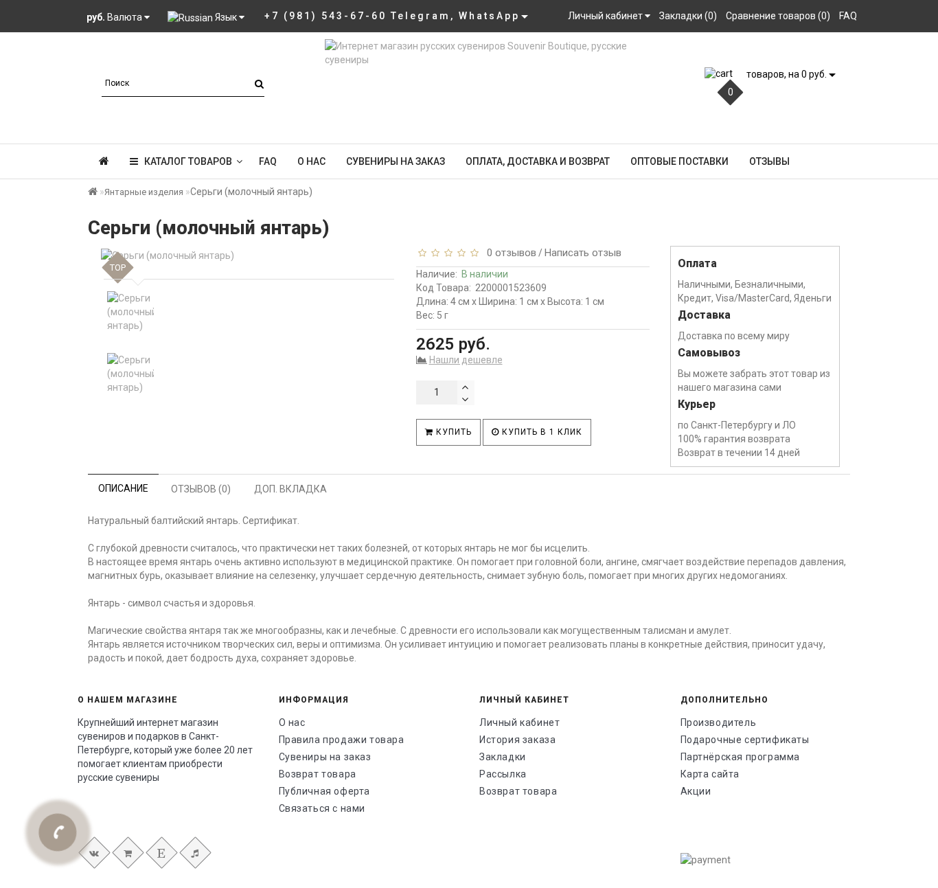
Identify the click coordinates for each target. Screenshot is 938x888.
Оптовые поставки (679, 161)
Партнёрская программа (740, 756)
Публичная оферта (325, 791)
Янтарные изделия (143, 192)
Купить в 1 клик (540, 432)
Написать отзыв (583, 253)
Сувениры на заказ (395, 161)
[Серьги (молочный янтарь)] (246, 255)
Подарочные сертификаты (745, 739)
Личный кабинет (519, 722)
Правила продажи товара (341, 739)
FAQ (268, 161)
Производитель (718, 722)
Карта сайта (710, 774)
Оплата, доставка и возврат (538, 161)
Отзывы (769, 161)
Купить (452, 432)
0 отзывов (508, 253)
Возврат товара (317, 774)
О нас (311, 161)
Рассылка (503, 774)
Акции (695, 791)
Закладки (502, 756)
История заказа (517, 739)
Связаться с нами (322, 808)
